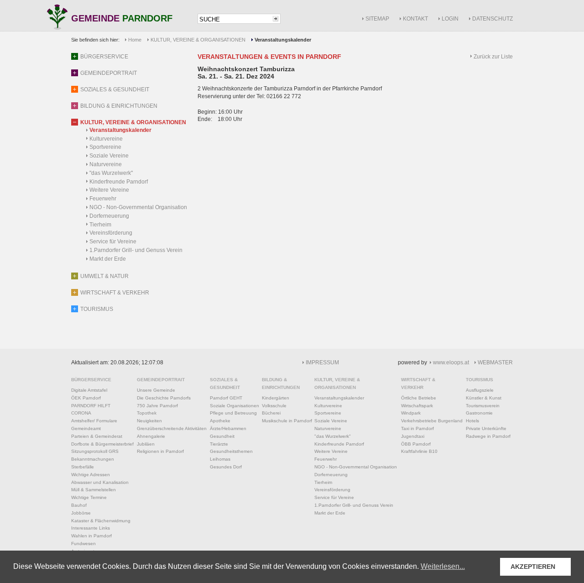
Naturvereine (105, 164)
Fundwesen (83, 543)
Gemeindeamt (86, 428)
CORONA (81, 412)
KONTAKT (415, 19)
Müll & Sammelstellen (93, 489)
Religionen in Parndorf (160, 451)
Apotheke (220, 420)
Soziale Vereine (109, 155)
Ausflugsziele (480, 390)
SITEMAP (377, 19)
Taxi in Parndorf (417, 428)
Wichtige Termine (89, 497)
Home (134, 39)
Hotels (472, 420)
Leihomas (220, 459)
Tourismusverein (483, 405)
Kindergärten (275, 397)
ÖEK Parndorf (86, 397)
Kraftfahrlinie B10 (419, 451)
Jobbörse (81, 512)
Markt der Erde (107, 259)
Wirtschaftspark (417, 405)
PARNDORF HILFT (90, 405)
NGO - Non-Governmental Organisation (138, 207)
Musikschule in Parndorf (287, 420)
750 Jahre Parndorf (157, 405)
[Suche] (275, 18)
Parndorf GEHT (226, 397)
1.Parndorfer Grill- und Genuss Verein (135, 250)
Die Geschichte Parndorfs (164, 397)
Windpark (411, 412)
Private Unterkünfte (486, 428)
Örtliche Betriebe (418, 397)
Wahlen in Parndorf (91, 535)
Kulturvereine (106, 139)
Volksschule (274, 405)
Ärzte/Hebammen (228, 428)
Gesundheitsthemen (231, 451)
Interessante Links (90, 527)
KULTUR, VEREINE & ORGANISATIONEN (198, 39)
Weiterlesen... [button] (443, 566)
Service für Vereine (112, 241)
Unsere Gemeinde (156, 390)
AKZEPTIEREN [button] (533, 566)
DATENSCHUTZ (492, 19)
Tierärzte (219, 443)
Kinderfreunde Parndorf (118, 182)
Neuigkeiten (149, 420)
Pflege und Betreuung (233, 412)
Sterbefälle (82, 466)
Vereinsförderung (110, 233)
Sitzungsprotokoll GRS (95, 451)
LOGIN (450, 19)
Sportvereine (105, 147)
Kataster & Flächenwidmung (100, 520)
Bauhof (79, 505)
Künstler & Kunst (483, 397)
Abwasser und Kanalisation (100, 482)
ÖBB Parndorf (416, 443)
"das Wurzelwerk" (111, 173)
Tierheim (100, 224)
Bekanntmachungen (92, 459)
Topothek (146, 412)
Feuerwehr (102, 198)
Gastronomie (479, 412)
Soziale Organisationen (234, 405)
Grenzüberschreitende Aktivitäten (172, 428)
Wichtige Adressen (90, 474)
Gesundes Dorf (226, 466)
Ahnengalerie (151, 436)
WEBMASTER (495, 362)
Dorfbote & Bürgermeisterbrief (102, 443)
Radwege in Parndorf (488, 436)
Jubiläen (146, 443)
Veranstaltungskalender (120, 130)
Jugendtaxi (412, 436)
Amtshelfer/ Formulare (94, 420)
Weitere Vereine (109, 190)
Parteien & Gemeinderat (96, 436)
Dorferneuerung (109, 216)
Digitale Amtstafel (89, 390)
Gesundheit (222, 436)
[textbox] (234, 19)
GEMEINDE (121, 19)
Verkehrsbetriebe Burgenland (432, 420)
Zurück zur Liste (493, 56)
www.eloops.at (451, 362)
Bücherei (271, 412)
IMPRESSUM (322, 362)
